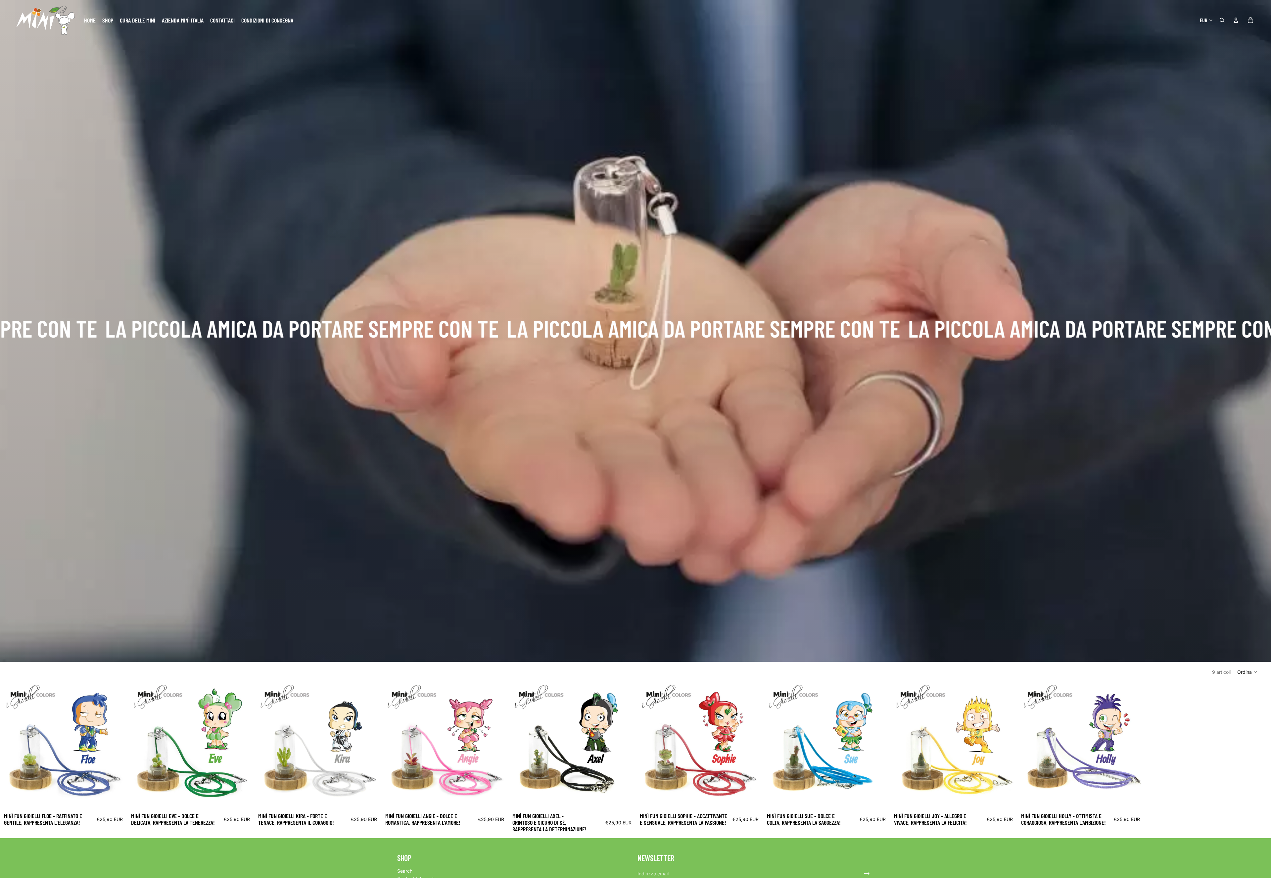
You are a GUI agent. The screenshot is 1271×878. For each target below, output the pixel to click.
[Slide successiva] (117, 745)
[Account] (1236, 20)
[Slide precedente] (10, 745)
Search (404, 871)
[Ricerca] (1222, 20)
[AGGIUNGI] (116, 799)
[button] (1247, 672)
